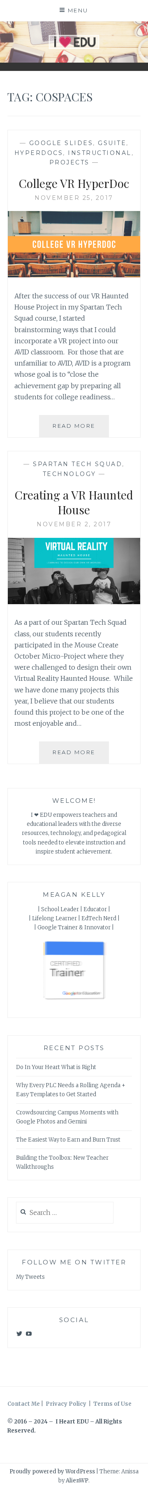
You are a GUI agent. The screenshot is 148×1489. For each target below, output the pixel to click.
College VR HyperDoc (74, 183)
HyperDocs (38, 153)
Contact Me (23, 1403)
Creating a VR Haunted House (74, 502)
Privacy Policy (66, 1403)
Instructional (100, 153)
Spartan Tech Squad (77, 464)
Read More (81, 429)
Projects (69, 162)
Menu (78, 10)
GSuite (112, 143)
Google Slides (61, 143)
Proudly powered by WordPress (52, 1471)
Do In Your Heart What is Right (56, 1067)
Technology (69, 474)
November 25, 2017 (74, 198)
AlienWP (77, 1480)
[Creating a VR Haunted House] (74, 602)
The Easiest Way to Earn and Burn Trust (68, 1139)
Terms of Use (112, 1403)
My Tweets (30, 1276)
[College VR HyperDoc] (74, 275)
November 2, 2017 (74, 524)
